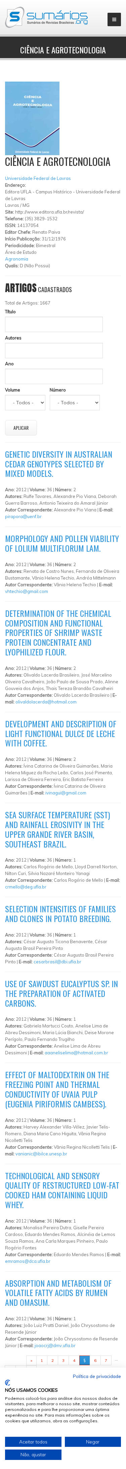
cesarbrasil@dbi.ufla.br (57, 961)
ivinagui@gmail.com (65, 792)
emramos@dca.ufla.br (27, 1261)
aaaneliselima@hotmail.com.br (76, 1052)
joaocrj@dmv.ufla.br (55, 1345)
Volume (12, 390)
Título (10, 311)
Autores (13, 337)
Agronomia (16, 259)
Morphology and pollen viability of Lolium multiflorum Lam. (62, 543)
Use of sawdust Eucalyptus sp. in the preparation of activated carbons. (61, 993)
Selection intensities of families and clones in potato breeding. (60, 913)
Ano (9, 363)
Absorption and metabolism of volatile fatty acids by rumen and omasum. (58, 1293)
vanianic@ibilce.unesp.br (41, 1153)
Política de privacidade (97, 1376)
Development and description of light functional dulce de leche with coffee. (60, 733)
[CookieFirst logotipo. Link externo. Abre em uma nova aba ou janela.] (7, 1383)
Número (58, 390)
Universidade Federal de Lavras (38, 178)
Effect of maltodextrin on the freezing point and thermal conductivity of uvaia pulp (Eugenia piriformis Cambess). (57, 1088)
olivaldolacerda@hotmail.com (46, 701)
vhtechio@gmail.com (26, 591)
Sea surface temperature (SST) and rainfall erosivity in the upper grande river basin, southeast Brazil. (57, 829)
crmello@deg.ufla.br (25, 886)
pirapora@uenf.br (23, 516)
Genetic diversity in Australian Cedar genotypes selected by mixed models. (58, 463)
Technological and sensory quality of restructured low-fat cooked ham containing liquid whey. (62, 1189)
